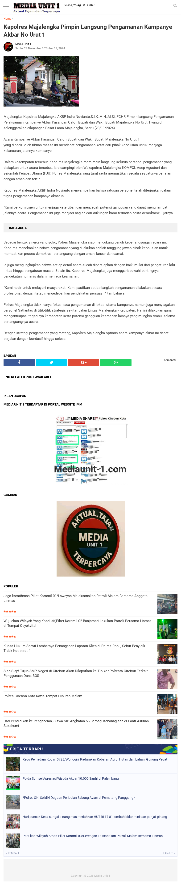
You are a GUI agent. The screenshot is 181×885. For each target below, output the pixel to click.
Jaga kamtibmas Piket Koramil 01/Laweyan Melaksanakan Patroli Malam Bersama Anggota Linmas (76, 598)
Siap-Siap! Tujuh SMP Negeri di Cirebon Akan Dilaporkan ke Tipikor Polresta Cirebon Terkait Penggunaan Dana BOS (76, 673)
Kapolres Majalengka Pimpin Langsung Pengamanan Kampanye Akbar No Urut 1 (88, 30)
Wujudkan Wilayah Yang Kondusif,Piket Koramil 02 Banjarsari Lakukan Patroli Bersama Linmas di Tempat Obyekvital (78, 623)
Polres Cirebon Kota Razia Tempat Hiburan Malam (43, 696)
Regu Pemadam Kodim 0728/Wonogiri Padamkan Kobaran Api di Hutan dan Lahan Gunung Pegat (95, 759)
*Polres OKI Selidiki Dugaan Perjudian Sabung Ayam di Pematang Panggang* (79, 797)
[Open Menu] (6, 5)
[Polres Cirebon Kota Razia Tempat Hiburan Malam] (167, 704)
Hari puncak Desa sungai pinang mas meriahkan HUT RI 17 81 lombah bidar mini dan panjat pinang (95, 817)
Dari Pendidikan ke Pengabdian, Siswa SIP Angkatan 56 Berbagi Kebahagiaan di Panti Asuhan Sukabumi (76, 723)
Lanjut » (169, 853)
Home (7, 18)
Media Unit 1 (102, 875)
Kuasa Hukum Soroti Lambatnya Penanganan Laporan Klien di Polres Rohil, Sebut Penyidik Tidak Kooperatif (74, 648)
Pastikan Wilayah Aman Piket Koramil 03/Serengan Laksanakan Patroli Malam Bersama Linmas (93, 836)
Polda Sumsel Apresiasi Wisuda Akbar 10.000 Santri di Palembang (71, 778)
